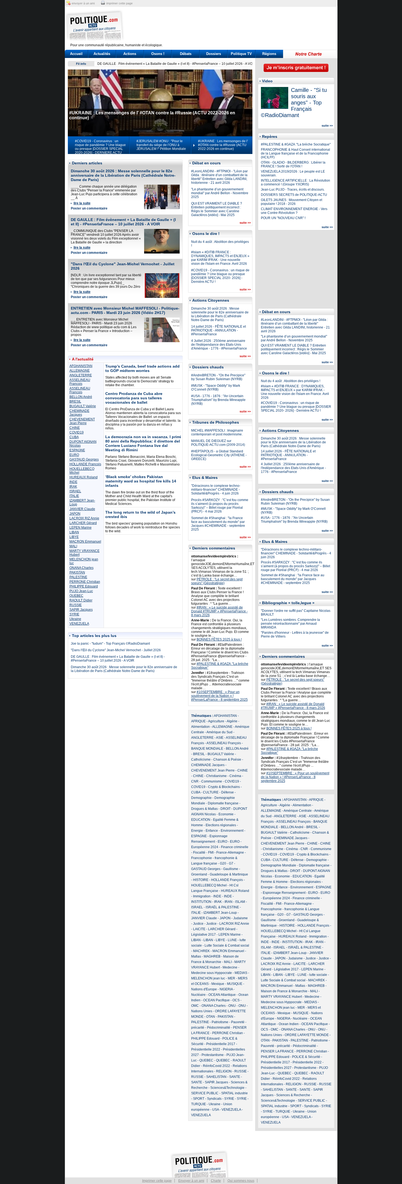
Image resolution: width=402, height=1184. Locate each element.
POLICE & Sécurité (306, 1057)
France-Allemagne (230, 852)
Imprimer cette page (157, 1181)
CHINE (74, 428)
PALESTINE (78, 577)
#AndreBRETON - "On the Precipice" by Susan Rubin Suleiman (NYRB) (218, 377)
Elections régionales (221, 825)
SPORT (198, 1099)
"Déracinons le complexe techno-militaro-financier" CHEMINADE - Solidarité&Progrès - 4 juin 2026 (215, 489)
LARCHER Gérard (83, 523)
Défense (227, 792)
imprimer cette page (119, 3)
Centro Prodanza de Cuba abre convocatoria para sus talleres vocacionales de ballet (133, 398)
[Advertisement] (235, 26)
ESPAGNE (77, 450)
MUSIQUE (234, 984)
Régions (269, 54)
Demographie (201, 798)
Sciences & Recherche (293, 1095)
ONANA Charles (81, 568)
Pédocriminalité (218, 1027)
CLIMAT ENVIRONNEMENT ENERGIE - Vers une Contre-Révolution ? (294, 211)
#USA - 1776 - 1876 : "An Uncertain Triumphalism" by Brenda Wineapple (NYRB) (218, 400)
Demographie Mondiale (278, 865)
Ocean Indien (289, 1024)
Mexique (217, 984)
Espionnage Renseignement (284, 893)
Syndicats (214, 1099)
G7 (231, 863)
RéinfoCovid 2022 (216, 1066)
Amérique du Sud (219, 732)
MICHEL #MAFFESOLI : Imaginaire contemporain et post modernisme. (217, 432)
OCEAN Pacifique (216, 1000)
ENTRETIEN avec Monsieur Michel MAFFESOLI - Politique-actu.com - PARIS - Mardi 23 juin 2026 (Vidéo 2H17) (125, 310)
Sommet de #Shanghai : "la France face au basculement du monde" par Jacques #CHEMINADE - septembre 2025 (218, 523)
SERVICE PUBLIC (205, 1093)
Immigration (202, 896)
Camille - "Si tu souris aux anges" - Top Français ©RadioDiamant (294, 102)
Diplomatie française (223, 803)
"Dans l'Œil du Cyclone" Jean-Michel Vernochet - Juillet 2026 (116, 650)
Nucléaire (198, 995)
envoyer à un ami (83, 3)
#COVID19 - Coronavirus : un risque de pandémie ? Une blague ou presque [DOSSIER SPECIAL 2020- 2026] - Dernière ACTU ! (220, 276)
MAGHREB (212, 956)
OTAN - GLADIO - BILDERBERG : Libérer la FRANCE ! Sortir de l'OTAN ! (293, 164)
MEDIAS (241, 973)
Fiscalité (199, 852)
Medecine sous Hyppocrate (211, 973)
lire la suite (82, 203)
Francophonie (201, 858)
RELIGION (224, 1071)
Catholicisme (201, 759)
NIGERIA (226, 989)
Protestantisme (213, 1055)
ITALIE (74, 496)
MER (231, 978)
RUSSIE (75, 605)
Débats (185, 54)
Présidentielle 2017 (220, 1044)
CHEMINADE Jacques (79, 413)
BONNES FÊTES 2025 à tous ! (219, 639)
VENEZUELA (79, 624)
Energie (197, 831)
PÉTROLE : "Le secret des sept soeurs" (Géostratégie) (217, 581)
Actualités (102, 54)
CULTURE (211, 792)
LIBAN (74, 532)
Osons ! (157, 54)
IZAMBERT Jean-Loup (220, 913)
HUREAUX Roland (83, 477)
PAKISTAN (77, 572)
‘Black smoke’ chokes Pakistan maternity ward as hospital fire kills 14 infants (140, 481)
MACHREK (201, 951)
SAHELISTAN (216, 1077)
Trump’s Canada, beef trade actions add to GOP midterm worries (142, 368)
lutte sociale (318, 975)
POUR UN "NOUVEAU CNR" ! (283, 218)
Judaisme (240, 918)
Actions (129, 54)
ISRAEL (75, 491)
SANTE (234, 1077)
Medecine (230, 967)
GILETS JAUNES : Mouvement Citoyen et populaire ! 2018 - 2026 (291, 202)
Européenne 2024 (204, 847)
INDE (73, 482)
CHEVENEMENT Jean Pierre (82, 421)
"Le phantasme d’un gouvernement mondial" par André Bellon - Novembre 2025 (219, 193)
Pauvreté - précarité (275, 1046)
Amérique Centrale (298, 811)
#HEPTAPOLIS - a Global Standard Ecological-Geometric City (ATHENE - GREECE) (219, 455)
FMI (211, 852)
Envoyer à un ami (191, 1181)
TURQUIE (198, 1104)
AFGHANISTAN (80, 366)
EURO (74, 455)
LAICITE (199, 929)
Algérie (232, 721)
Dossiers (213, 54)
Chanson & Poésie (227, 759)
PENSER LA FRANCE (277, 1051)
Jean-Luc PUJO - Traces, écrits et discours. (293, 189)
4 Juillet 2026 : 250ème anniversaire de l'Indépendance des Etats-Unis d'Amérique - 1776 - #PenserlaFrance (219, 344)
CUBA (74, 437)
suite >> (245, 222)
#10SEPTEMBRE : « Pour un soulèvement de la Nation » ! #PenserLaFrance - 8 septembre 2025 (219, 696)
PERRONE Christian (84, 582)
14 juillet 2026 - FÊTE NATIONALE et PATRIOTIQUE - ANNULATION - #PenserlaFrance (218, 330)
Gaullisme (230, 869)
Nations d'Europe (204, 989)
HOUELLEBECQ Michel (209, 885)
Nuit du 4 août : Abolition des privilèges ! (290, 381)
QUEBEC (76, 596)
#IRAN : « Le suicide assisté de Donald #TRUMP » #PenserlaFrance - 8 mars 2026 (219, 611)
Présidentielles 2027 (276, 1068)
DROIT (225, 809)
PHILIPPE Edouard (83, 586)
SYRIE (74, 614)
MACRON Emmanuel (85, 541)
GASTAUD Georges (84, 459)
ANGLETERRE (80, 375)
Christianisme (216, 776)
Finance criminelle (234, 847)
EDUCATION (200, 820)
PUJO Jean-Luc (81, 591)
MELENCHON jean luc (208, 978)
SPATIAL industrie (234, 1093)
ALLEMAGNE (79, 371)
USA (215, 1110)
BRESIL (75, 401)
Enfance (212, 831)
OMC (195, 1006)
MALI (73, 546)
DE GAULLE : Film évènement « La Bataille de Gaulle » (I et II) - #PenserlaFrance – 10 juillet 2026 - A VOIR (176, 64)
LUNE (232, 940)
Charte (216, 1181)
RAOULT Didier (80, 600)
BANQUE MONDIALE (207, 748)
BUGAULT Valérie (82, 406)
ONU (232, 1006)
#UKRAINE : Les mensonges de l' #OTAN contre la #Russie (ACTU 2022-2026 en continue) (223, 145)
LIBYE (74, 537)
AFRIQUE (198, 721)
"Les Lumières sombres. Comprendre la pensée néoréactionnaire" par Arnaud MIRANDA (290, 623)
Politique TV (241, 54)
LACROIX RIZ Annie (84, 518)
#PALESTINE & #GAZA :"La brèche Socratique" (296, 144)
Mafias (196, 956)
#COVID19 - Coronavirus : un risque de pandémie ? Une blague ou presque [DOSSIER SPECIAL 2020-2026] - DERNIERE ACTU (100, 147)
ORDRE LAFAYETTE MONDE (307, 1035)
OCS (236, 1000)
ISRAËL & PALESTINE (222, 907)
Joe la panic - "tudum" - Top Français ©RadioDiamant (110, 643)
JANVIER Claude (82, 509)
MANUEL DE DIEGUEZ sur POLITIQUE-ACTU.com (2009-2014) (218, 443)
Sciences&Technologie (227, 1088)
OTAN (210, 1017)
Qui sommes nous (241, 1181)
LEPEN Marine (80, 528)
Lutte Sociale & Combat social (227, 945)
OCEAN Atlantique (222, 995)
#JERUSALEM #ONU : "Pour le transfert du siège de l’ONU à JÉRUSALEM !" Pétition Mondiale (161, 145)
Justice (198, 924)
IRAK (73, 486)
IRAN (228, 902)
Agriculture (216, 721)
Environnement (232, 831)
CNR (195, 781)
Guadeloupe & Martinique (229, 874)
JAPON (74, 514)
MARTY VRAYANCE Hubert (281, 997)
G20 (223, 863)
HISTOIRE (200, 880)
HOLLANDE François (85, 464)
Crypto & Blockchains (224, 787)
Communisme (211, 781)
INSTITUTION (201, 902)
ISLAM (240, 902)
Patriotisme (220, 1022)
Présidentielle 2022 (205, 1049)
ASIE (219, 738)
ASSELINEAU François (79, 382)
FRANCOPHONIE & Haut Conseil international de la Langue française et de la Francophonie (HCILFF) (295, 153)
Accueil (76, 54)
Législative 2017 (203, 934)
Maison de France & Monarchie (284, 991)
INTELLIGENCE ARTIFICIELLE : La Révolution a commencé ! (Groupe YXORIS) (295, 182)
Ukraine (75, 619)
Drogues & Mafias (204, 809)
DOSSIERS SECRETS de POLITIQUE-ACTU (294, 195)
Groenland (199, 874)
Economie (226, 814)
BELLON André (80, 397)
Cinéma (235, 776)
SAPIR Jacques (81, 610)
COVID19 (76, 432)
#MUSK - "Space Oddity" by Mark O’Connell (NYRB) (215, 387)
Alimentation (200, 727)
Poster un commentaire (89, 208)
